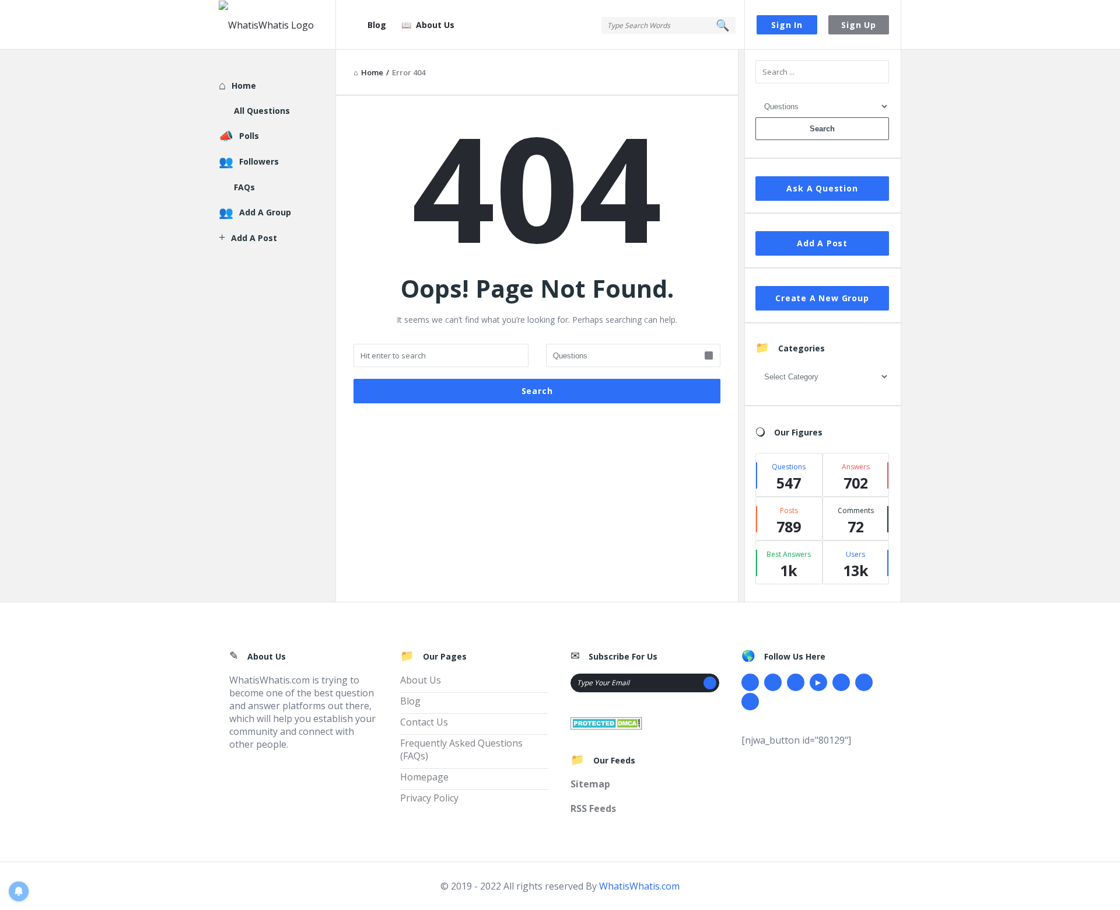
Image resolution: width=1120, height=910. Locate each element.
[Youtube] (818, 682)
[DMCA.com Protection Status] (606, 722)
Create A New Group (822, 298)
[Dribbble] (795, 682)
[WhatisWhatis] (277, 25)
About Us (435, 24)
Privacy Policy (429, 798)
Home (244, 85)
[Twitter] (773, 682)
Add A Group (265, 212)
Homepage (424, 776)
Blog (377, 24)
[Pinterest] (864, 682)
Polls (249, 135)
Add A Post (822, 243)
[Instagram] (841, 682)
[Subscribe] (710, 683)
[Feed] (750, 701)
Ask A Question (822, 188)
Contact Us (424, 722)
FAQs (244, 187)
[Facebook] (750, 682)
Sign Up (858, 24)
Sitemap (590, 783)
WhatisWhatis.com (639, 886)
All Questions (262, 110)
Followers (259, 161)
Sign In (787, 24)
